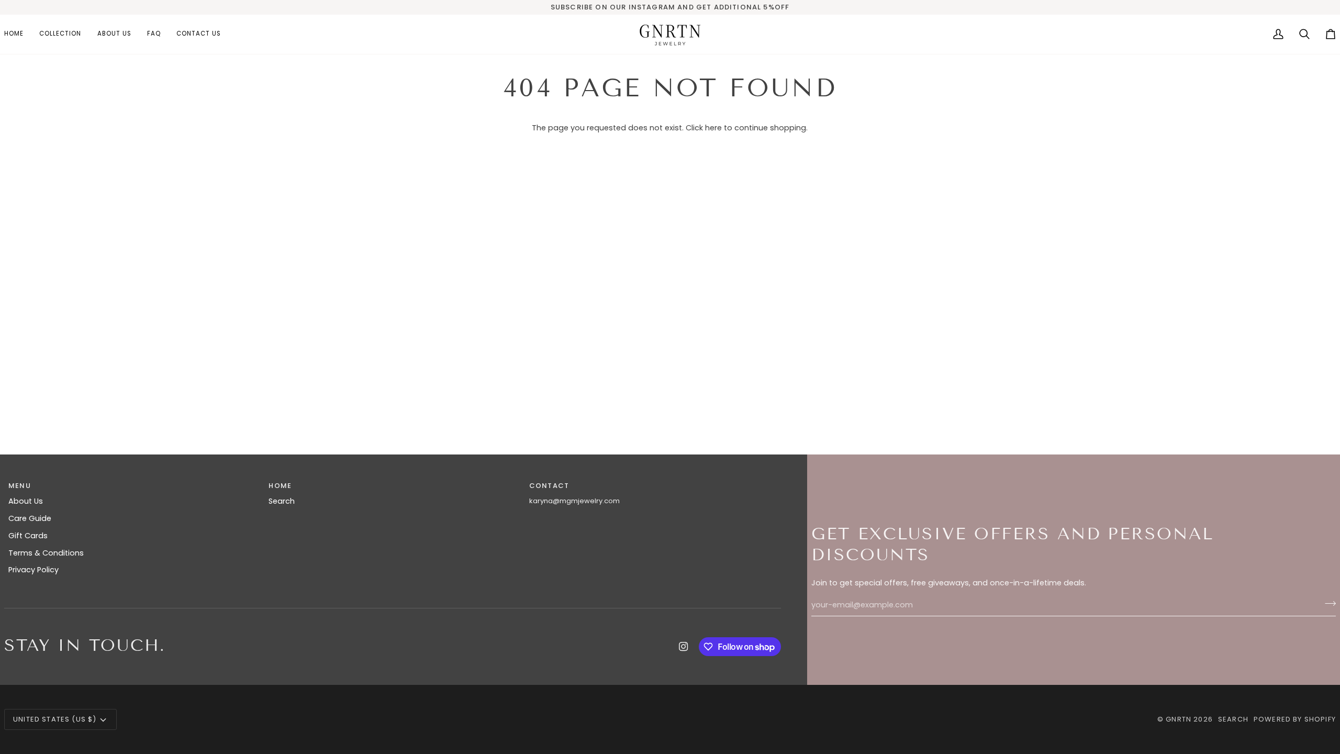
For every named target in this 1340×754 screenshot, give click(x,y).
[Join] (1327, 603)
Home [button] (280, 486)
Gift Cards (28, 535)
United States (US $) (54, 719)
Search (282, 501)
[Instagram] (683, 646)
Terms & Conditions (46, 553)
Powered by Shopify (1295, 719)
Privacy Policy (33, 569)
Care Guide (29, 518)
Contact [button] (549, 486)
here (713, 128)
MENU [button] (19, 486)
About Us (25, 501)
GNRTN (1178, 719)
